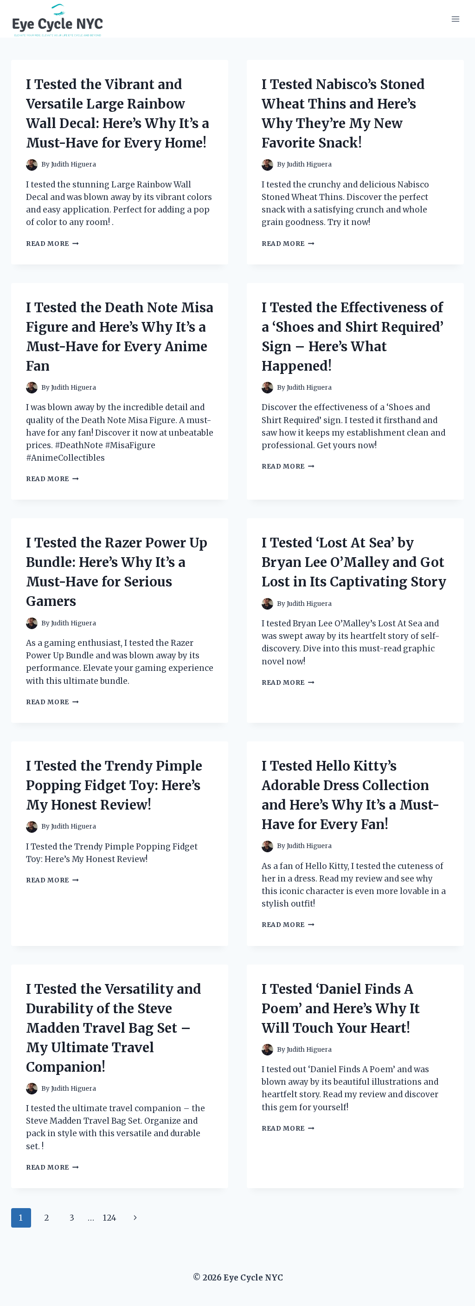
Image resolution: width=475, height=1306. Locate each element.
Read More (52, 244)
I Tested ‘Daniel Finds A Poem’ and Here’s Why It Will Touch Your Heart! (341, 1008)
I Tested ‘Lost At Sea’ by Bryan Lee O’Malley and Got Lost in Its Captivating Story (354, 562)
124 (109, 1218)
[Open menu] (455, 19)
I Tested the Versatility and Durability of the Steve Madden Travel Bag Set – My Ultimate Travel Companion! (113, 1028)
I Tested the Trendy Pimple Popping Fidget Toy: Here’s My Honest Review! (114, 785)
